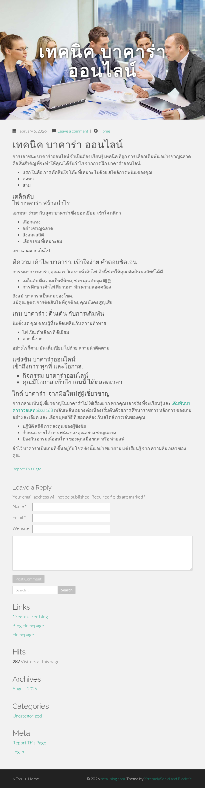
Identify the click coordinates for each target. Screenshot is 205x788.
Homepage (23, 634)
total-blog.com (112, 778)
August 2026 (24, 688)
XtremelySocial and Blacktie (168, 778)
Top (18, 778)
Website (21, 528)
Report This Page (27, 468)
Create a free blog (30, 616)
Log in (18, 751)
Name (19, 506)
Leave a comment (73, 131)
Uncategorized (27, 715)
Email (19, 517)
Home (104, 131)
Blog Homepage (28, 625)
